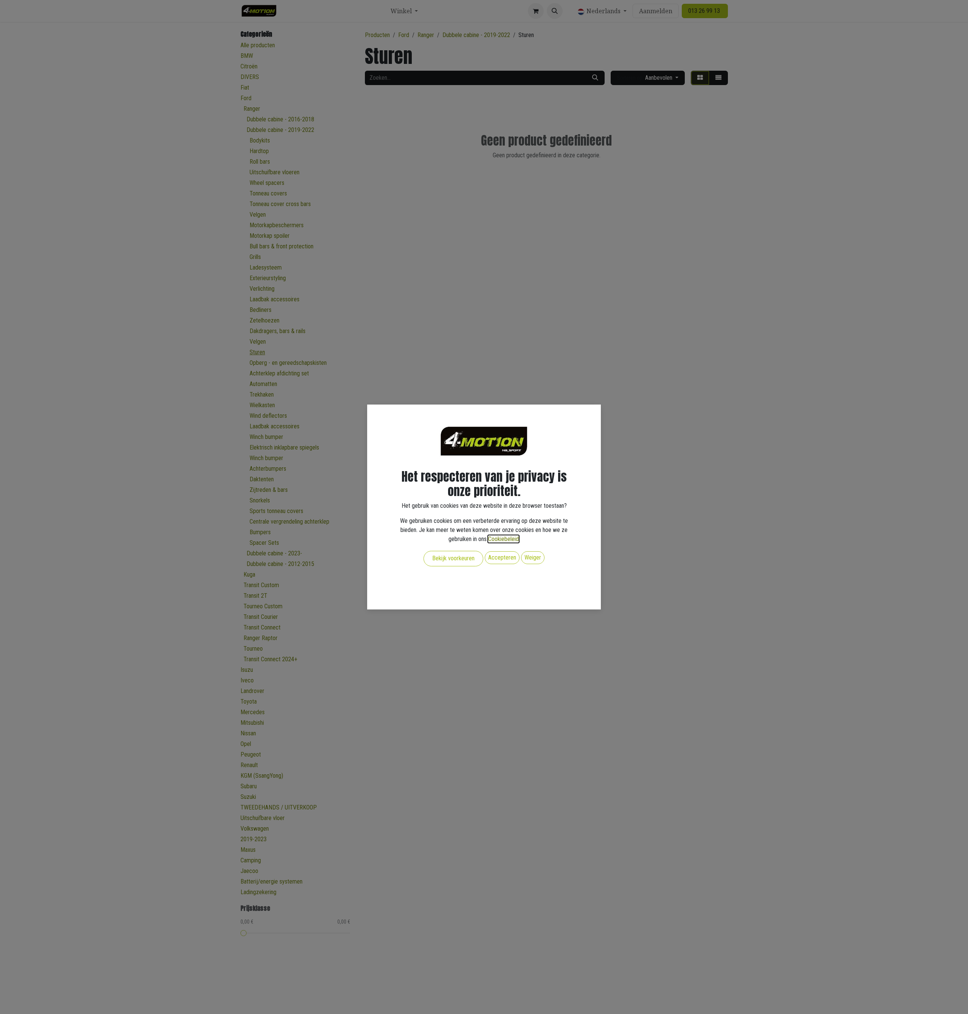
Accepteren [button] (502, 557)
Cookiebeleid (503, 539)
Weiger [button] (532, 557)
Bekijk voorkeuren (453, 558)
